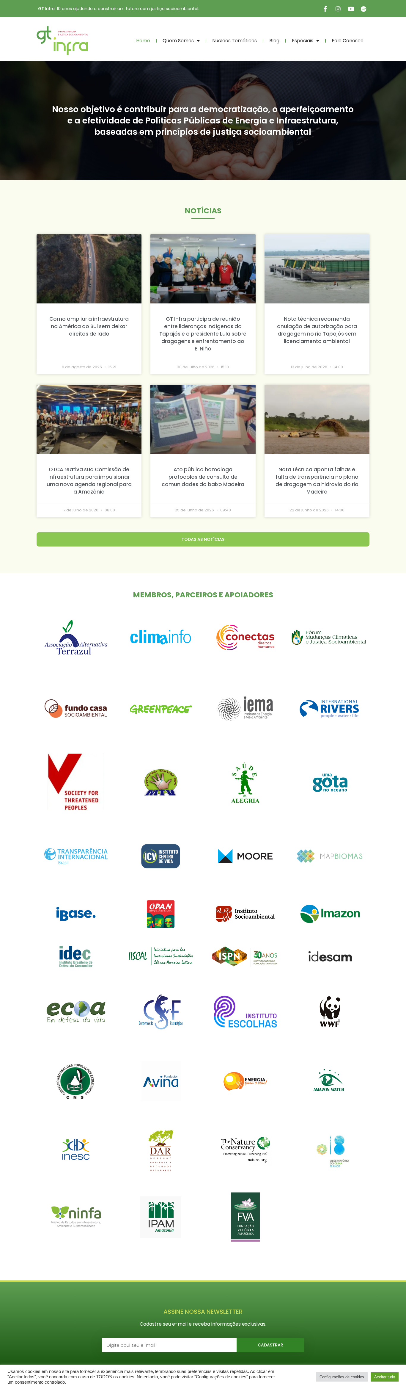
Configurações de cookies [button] (342, 1377)
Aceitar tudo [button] (384, 1377)
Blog (274, 40)
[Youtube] (350, 8)
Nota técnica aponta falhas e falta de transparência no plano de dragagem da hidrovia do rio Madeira (317, 480)
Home (143, 40)
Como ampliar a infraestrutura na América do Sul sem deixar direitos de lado (89, 326)
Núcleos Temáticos (234, 40)
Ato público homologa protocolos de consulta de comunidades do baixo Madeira (203, 477)
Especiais (302, 40)
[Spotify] (363, 8)
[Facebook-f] (325, 8)
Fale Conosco (347, 40)
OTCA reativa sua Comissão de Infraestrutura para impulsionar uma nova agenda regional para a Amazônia (89, 480)
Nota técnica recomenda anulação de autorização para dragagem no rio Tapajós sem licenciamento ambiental (317, 330)
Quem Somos (178, 40)
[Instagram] (338, 8)
